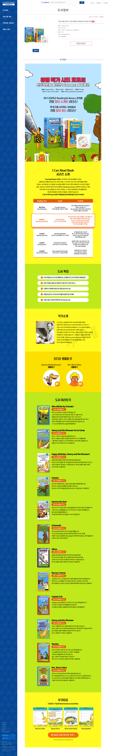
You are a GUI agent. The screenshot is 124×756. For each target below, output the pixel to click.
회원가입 (99, 3)
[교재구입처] (8, 728)
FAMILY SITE (5, 738)
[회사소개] (8, 723)
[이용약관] (8, 730)
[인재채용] (8, 724)
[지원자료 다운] (8, 23)
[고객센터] (8, 726)
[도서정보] (8, 10)
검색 (82, 2)
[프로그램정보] (8, 16)
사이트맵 (105, 3)
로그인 (92, 3)
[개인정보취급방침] (8, 732)
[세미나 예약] (8, 29)
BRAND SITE (5, 735)
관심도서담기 (81, 43)
